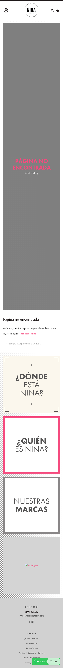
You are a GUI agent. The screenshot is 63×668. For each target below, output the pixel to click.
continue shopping (27, 333)
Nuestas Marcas (32, 647)
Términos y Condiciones (32, 662)
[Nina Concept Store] (31, 10)
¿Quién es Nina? (32, 643)
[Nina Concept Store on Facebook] (29, 622)
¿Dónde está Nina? (31, 638)
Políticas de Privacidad (31, 657)
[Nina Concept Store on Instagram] (32, 622)
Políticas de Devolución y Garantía (31, 652)
